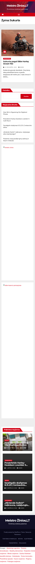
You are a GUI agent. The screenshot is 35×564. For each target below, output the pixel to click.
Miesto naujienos (12, 553)
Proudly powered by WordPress (12, 532)
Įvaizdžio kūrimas (5, 556)
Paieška (6, 90)
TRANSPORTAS (7, 58)
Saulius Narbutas (25, 553)
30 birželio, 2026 (12, 488)
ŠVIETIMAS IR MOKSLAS (10, 538)
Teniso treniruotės (26, 556)
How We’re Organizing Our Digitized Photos (16, 443)
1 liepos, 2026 (11, 468)
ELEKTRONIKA (8, 500)
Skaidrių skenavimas (16, 551)
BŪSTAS (7, 440)
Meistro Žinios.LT (17, 5)
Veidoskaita (16, 556)
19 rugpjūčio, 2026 (12, 448)
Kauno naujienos (19, 559)
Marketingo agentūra (13, 548)
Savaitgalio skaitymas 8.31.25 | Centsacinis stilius (15, 485)
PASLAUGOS (22, 543)
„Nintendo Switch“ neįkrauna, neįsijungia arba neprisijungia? (16, 505)
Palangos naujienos (13, 561)
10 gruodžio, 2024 (11, 67)
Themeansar (17, 534)
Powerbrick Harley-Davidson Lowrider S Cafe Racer (15, 465)
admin (22, 67)
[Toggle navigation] (19, 14)
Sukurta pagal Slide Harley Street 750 (16, 62)
